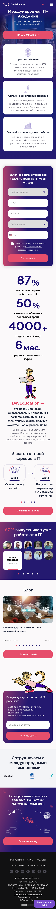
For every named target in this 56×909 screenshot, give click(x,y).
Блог (14, 865)
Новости (41, 860)
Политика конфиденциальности (28, 894)
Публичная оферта (28, 900)
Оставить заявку (28, 841)
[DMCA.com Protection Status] (28, 905)
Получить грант (28, 258)
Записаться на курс (28, 510)
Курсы (30, 860)
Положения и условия (28, 897)
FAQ (43, 865)
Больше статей (28, 654)
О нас (22, 865)
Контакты (33, 865)
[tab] (21, 502)
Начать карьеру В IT (28, 35)
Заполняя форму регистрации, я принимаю (29, 246)
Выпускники (17, 860)
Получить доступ (28, 735)
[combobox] (11, 235)
